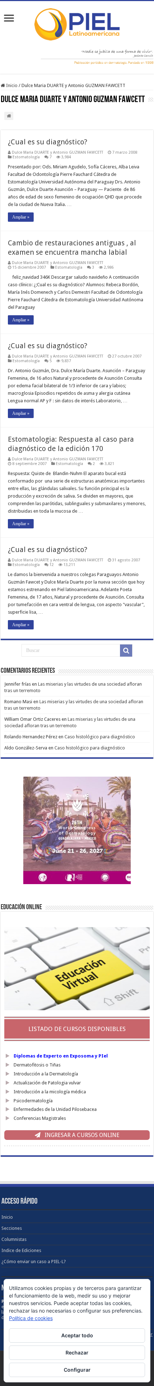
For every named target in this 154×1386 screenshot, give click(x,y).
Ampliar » (20, 217)
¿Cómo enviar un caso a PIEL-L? (33, 1261)
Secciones (11, 1228)
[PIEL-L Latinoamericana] (77, 23)
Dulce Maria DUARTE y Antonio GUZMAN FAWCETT (57, 152)
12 (51, 564)
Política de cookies (31, 1318)
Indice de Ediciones (21, 1250)
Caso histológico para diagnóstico (99, 736)
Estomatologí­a (26, 157)
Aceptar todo (77, 1335)
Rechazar (77, 1352)
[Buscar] (126, 650)
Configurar (77, 1370)
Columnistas (14, 1239)
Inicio (11, 85)
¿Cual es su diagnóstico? (47, 142)
